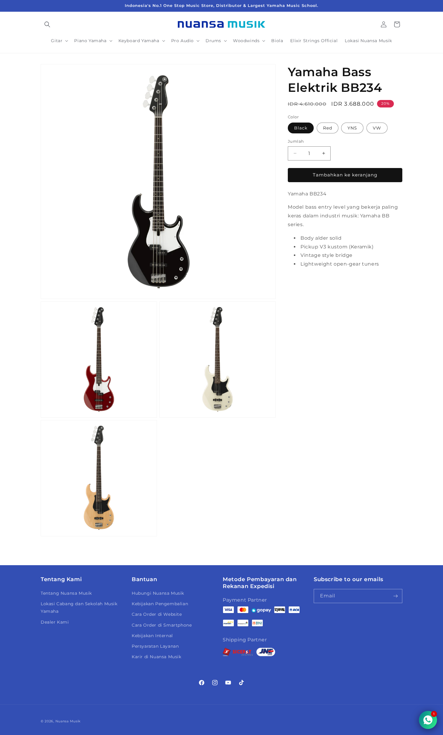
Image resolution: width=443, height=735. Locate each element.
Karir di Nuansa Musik (156, 656)
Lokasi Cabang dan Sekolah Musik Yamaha (79, 607)
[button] (47, 24)
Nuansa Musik (68, 721)
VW (377, 128)
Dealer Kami (55, 622)
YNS (352, 128)
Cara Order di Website (157, 614)
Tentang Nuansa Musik (66, 593)
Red (327, 128)
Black (300, 128)
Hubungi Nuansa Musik (158, 593)
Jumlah (296, 141)
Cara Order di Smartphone (162, 625)
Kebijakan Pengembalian (160, 603)
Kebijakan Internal (152, 635)
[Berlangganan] (395, 596)
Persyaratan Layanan (155, 646)
